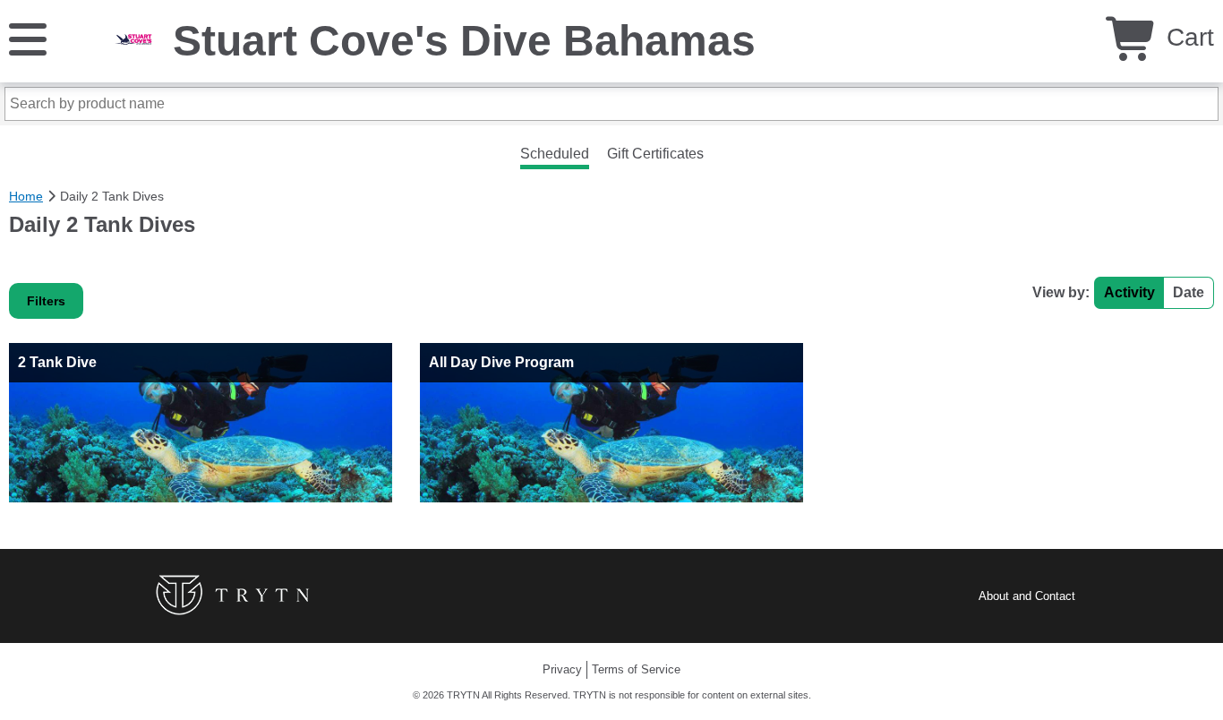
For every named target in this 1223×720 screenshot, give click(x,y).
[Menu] (28, 38)
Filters (46, 301)
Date (1188, 292)
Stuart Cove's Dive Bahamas (464, 40)
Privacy (562, 669)
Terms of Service (636, 669)
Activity (1129, 292)
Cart (1186, 37)
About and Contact (1027, 596)
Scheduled (554, 153)
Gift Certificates (655, 153)
